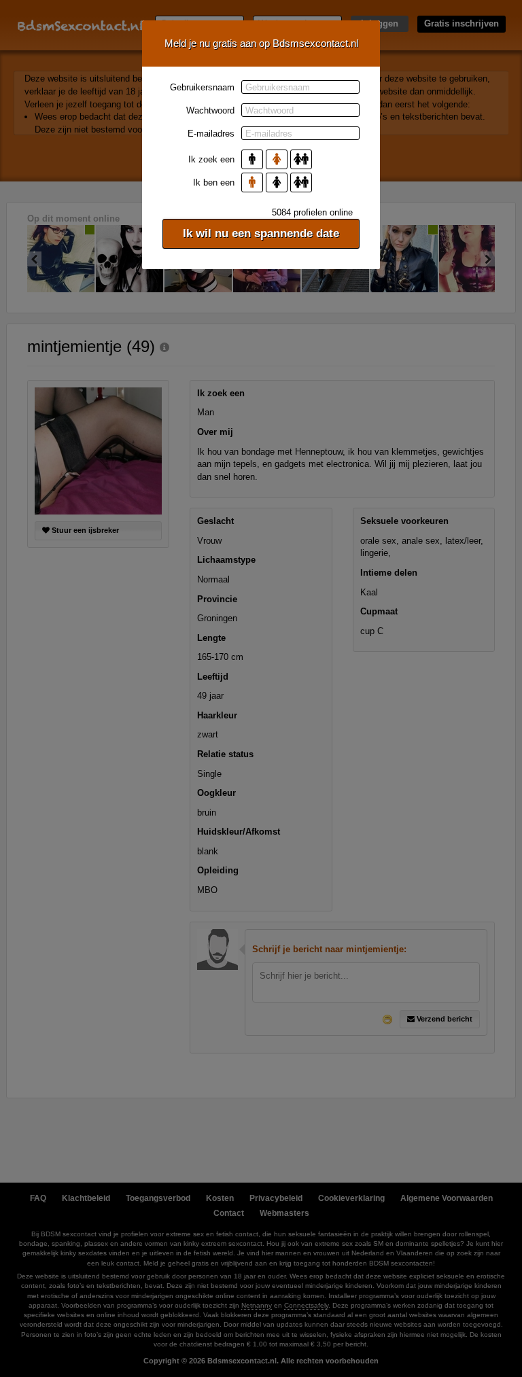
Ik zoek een (211, 159)
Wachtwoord (210, 110)
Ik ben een (213, 182)
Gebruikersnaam (202, 87)
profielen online (312, 212)
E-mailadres (211, 133)
